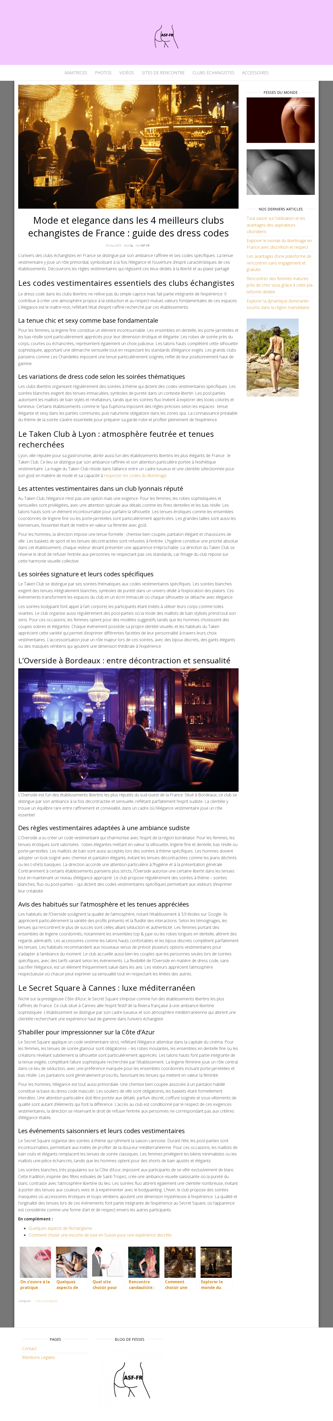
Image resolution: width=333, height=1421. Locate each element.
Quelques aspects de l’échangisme (60, 1228)
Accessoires (255, 73)
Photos (103, 73)
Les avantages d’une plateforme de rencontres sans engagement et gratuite (279, 262)
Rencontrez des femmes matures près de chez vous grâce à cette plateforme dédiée (280, 285)
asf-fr (144, 245)
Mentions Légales (38, 1357)
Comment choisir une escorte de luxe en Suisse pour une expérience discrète (100, 1235)
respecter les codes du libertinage (135, 475)
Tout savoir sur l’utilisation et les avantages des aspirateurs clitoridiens (276, 224)
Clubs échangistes (213, 73)
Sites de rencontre (163, 73)
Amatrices (76, 73)
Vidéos (126, 73)
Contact (29, 1348)
